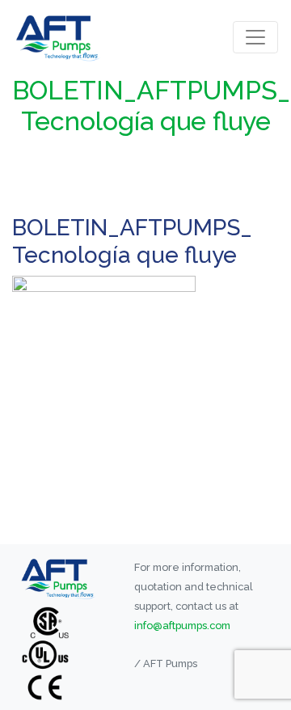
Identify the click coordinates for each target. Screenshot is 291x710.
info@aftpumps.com (182, 625)
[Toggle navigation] (255, 37)
